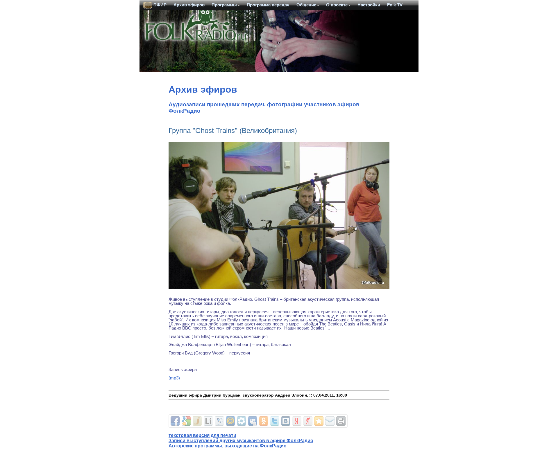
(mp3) (174, 378)
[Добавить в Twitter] (274, 421)
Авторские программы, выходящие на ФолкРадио (228, 445)
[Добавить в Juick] (197, 421)
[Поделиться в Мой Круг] (241, 421)
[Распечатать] (341, 421)
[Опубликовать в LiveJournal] (219, 421)
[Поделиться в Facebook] (175, 421)
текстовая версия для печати (202, 435)
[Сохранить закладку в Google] (186, 421)
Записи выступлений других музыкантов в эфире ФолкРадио (241, 440)
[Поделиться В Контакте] (285, 421)
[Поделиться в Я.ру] (307, 421)
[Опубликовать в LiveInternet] (208, 421)
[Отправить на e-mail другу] (330, 421)
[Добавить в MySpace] (252, 421)
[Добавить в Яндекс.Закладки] (296, 421)
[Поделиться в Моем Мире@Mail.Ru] (230, 421)
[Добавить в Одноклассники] (263, 421)
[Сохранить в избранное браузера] (318, 421)
